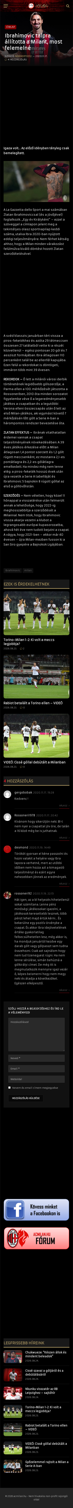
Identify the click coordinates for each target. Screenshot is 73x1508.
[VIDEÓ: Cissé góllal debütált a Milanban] (36, 736)
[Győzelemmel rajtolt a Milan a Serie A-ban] (13, 1466)
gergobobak (23, 792)
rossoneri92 (23, 893)
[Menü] (6, 6)
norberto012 (23, 56)
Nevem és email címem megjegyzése (35, 1087)
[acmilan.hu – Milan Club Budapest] (38, 6)
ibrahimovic (12, 570)
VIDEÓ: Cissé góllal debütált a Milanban (35, 762)
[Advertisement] (36, 104)
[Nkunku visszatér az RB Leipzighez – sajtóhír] (13, 1393)
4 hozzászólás (17, 59)
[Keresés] (67, 6)
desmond (21, 847)
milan (28, 570)
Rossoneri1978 (24, 815)
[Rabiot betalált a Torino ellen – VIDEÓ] (36, 676)
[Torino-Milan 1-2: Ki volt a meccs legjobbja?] (36, 613)
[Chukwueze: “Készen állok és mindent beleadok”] (13, 1356)
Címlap (10, 27)
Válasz (63, 805)
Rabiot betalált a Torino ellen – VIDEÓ (33, 703)
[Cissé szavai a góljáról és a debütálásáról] (13, 1374)
